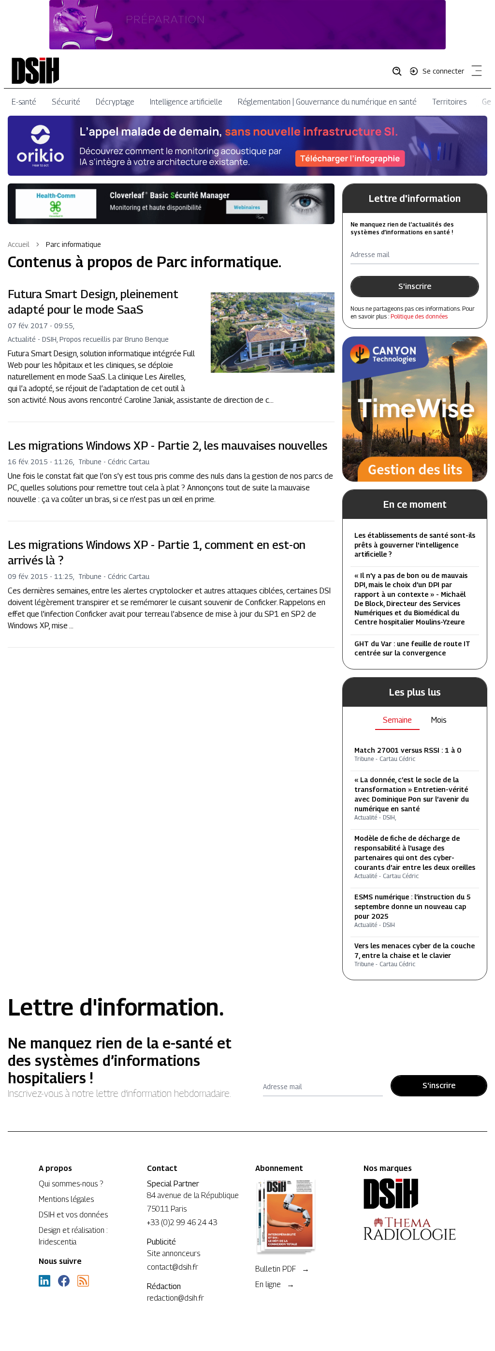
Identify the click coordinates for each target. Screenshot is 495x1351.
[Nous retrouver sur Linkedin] (44, 1281)
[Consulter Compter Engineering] (247, 24)
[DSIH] (410, 1193)
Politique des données (419, 316)
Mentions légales (66, 1199)
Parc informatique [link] (73, 244)
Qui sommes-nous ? (71, 1183)
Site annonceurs (173, 1253)
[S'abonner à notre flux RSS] (83, 1281)
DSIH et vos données (73, 1214)
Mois (439, 720)
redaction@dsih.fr (175, 1298)
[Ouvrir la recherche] (400, 70)
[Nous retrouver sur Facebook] (64, 1281)
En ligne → (274, 1284)
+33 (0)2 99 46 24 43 (182, 1222)
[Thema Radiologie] (410, 1228)
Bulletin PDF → (282, 1269)
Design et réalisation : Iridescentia (73, 1236)
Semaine (397, 720)
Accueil (18, 244)
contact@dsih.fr (172, 1267)
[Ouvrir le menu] (474, 72)
